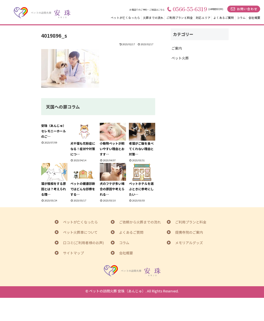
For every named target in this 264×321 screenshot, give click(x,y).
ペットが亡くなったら (125, 17)
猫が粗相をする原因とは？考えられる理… (53, 189)
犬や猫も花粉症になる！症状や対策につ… (82, 148)
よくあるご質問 (223, 17)
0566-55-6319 (190, 9)
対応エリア (203, 17)
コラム (241, 17)
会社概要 (254, 17)
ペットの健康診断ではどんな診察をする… (82, 189)
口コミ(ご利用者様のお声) (83, 242)
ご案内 (176, 48)
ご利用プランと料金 (179, 17)
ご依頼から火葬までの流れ (140, 221)
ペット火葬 (180, 57)
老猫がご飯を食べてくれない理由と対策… (141, 148)
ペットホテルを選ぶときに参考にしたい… (141, 189)
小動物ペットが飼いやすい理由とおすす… (112, 148)
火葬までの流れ (153, 17)
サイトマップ (73, 252)
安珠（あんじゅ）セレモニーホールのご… (53, 131)
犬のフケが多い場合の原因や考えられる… (112, 189)
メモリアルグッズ (189, 242)
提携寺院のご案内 (189, 232)
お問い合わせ (247, 8)
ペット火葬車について (80, 232)
